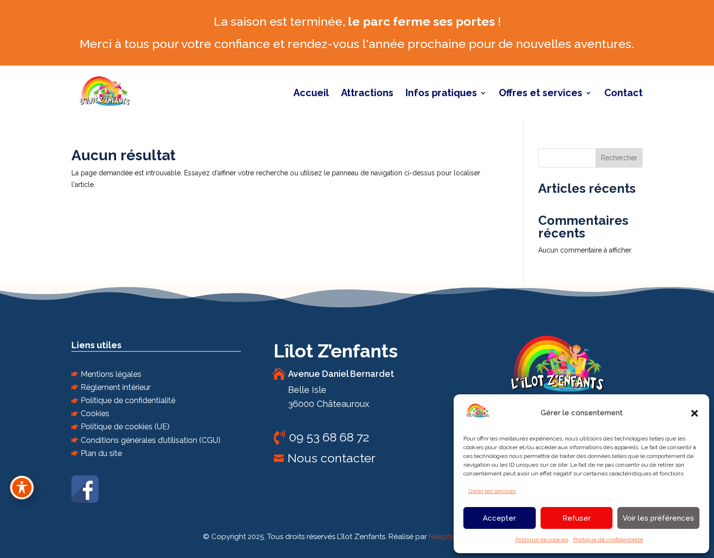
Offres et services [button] (540, 94)
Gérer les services (492, 491)
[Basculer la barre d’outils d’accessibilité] (22, 487)
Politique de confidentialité (608, 539)
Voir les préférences (658, 518)
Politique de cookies (541, 539)
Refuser (576, 518)
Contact (623, 94)
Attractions (367, 94)
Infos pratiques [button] (441, 94)
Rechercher (619, 158)
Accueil (311, 94)
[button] (694, 413)
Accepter (499, 518)
